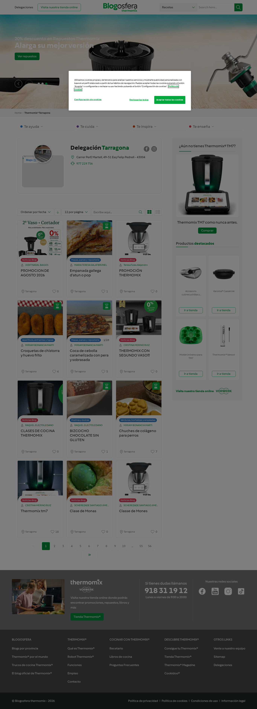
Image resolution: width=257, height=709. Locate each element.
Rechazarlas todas (139, 99)
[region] (130, 90)
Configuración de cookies (88, 99)
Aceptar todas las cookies (169, 99)
